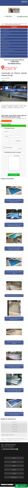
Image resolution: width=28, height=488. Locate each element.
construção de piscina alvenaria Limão (14, 295)
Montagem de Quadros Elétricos (7, 50)
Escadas (2, 38)
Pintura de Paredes (4, 53)
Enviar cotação (13, 174)
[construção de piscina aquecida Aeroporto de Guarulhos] (14, 237)
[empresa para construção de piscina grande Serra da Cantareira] (14, 213)
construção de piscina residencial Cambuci (14, 342)
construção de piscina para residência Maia (14, 272)
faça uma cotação (6, 121)
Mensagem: (17, 155)
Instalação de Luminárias (6, 44)
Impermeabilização (5, 41)
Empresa (14, 461)
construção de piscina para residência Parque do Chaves (14, 201)
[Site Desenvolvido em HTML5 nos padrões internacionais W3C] (10, 484)
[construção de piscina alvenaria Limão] (14, 285)
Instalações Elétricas (5, 47)
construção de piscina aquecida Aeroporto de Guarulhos (14, 248)
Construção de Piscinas (5, 32)
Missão (14, 465)
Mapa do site (14, 477)
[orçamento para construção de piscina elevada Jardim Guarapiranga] (14, 379)
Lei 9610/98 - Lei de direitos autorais (14, 440)
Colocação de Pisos (4, 29)
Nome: (6, 131)
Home (14, 458)
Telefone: (18, 140)
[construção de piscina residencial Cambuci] (14, 331)
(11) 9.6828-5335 (21, 16)
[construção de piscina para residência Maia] (14, 261)
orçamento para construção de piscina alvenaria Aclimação (14, 414)
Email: (6, 136)
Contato (14, 473)
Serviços (14, 27)
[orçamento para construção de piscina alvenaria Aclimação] (14, 403)
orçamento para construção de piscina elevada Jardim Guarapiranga (14, 390)
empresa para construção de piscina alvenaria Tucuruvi (14, 318)
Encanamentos (4, 35)
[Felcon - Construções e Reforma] (14, 9)
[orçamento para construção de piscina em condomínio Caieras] (14, 355)
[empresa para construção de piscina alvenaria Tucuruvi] (14, 307)
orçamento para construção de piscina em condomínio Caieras (14, 366)
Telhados (3, 56)
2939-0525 (9, 16)
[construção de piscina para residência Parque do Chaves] (14, 190)
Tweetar (4, 80)
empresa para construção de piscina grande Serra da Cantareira (14, 224)
